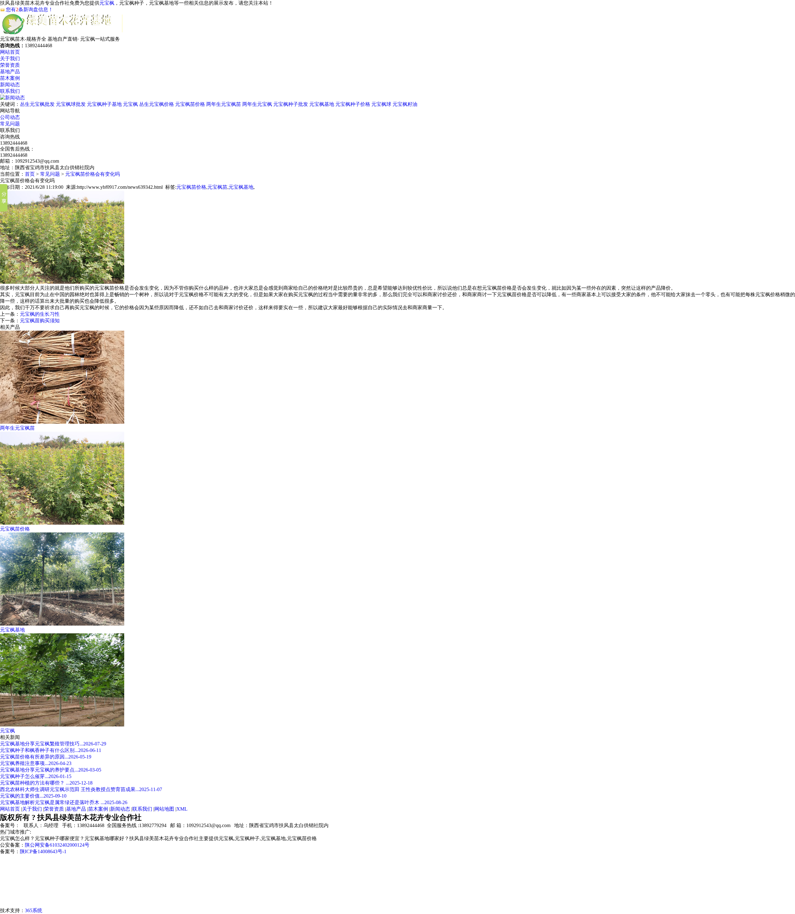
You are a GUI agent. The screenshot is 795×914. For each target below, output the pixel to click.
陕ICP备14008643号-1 (43, 851)
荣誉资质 (10, 65)
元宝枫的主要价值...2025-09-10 (33, 796)
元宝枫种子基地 (104, 104)
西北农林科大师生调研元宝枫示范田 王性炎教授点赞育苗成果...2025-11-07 (81, 789)
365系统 (33, 910)
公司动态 (10, 117)
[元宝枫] (62, 724)
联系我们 (10, 91)
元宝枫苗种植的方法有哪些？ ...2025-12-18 (46, 782)
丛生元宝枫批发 (37, 104)
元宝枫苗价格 (190, 104)
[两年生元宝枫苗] (62, 422)
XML (182, 809)
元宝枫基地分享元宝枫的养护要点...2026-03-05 (50, 769)
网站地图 (164, 809)
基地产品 (10, 71)
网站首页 (10, 52)
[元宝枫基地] (62, 624)
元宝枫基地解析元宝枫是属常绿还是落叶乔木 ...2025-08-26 (63, 802)
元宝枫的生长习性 (40, 314)
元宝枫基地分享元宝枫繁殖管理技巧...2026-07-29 (53, 743)
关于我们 (10, 58)
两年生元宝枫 (257, 104)
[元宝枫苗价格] (62, 523)
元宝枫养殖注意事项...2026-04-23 (35, 763)
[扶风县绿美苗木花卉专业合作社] (62, 33)
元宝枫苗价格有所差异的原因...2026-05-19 (45, 756)
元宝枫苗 (217, 187)
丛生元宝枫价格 (156, 104)
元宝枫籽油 (405, 104)
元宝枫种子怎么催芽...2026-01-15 (35, 776)
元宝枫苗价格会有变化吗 (92, 174)
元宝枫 (106, 3)
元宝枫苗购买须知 (40, 320)
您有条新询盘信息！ (29, 9)
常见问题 (10, 123)
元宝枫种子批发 (290, 104)
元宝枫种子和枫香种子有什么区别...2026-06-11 (50, 750)
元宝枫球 (381, 104)
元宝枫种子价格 (352, 104)
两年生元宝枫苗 (223, 104)
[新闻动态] (12, 97)
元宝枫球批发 (71, 104)
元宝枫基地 (321, 104)
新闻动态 (10, 84)
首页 (30, 174)
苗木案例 (10, 78)
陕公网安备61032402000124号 (57, 845)
